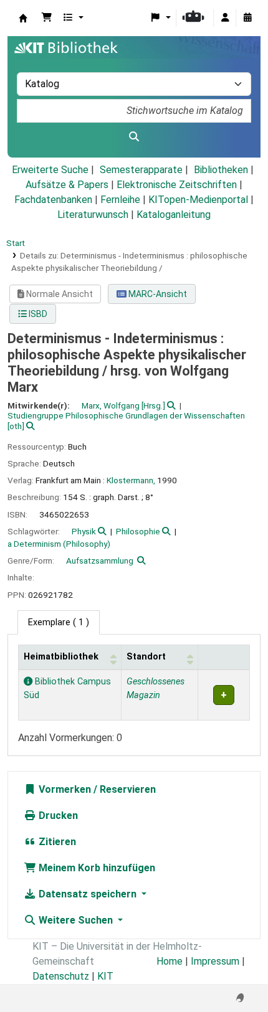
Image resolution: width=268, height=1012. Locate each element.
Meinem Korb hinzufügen (95, 868)
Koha (23, 18)
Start (15, 243)
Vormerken (63, 789)
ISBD (37, 314)
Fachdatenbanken (53, 200)
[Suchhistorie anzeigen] (247, 18)
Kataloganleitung (173, 214)
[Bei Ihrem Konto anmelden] (225, 18)
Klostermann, (131, 480)
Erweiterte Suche (50, 170)
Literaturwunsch (92, 214)
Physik (84, 531)
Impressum (215, 961)
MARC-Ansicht (157, 294)
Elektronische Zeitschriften (177, 185)
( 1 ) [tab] (58, 622)
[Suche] (134, 137)
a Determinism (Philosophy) (58, 544)
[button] (46, 18)
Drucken (57, 815)
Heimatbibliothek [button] (61, 656)
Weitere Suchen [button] (75, 920)
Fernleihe (120, 200)
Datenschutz (60, 976)
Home (169, 961)
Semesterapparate (141, 170)
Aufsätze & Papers (67, 185)
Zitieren (56, 842)
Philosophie (138, 531)
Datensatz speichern (87, 894)
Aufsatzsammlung (99, 560)
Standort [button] (146, 656)
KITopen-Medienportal (198, 200)
